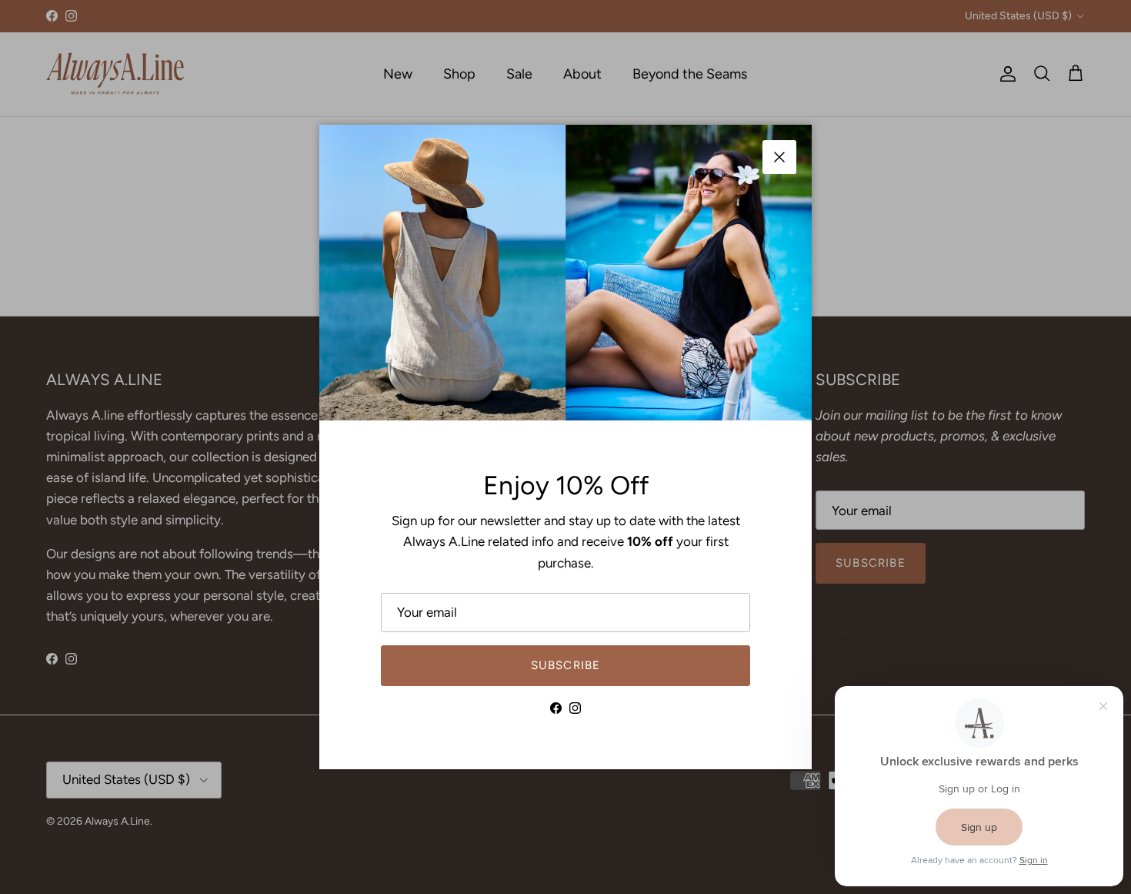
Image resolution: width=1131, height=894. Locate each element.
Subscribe (566, 665)
